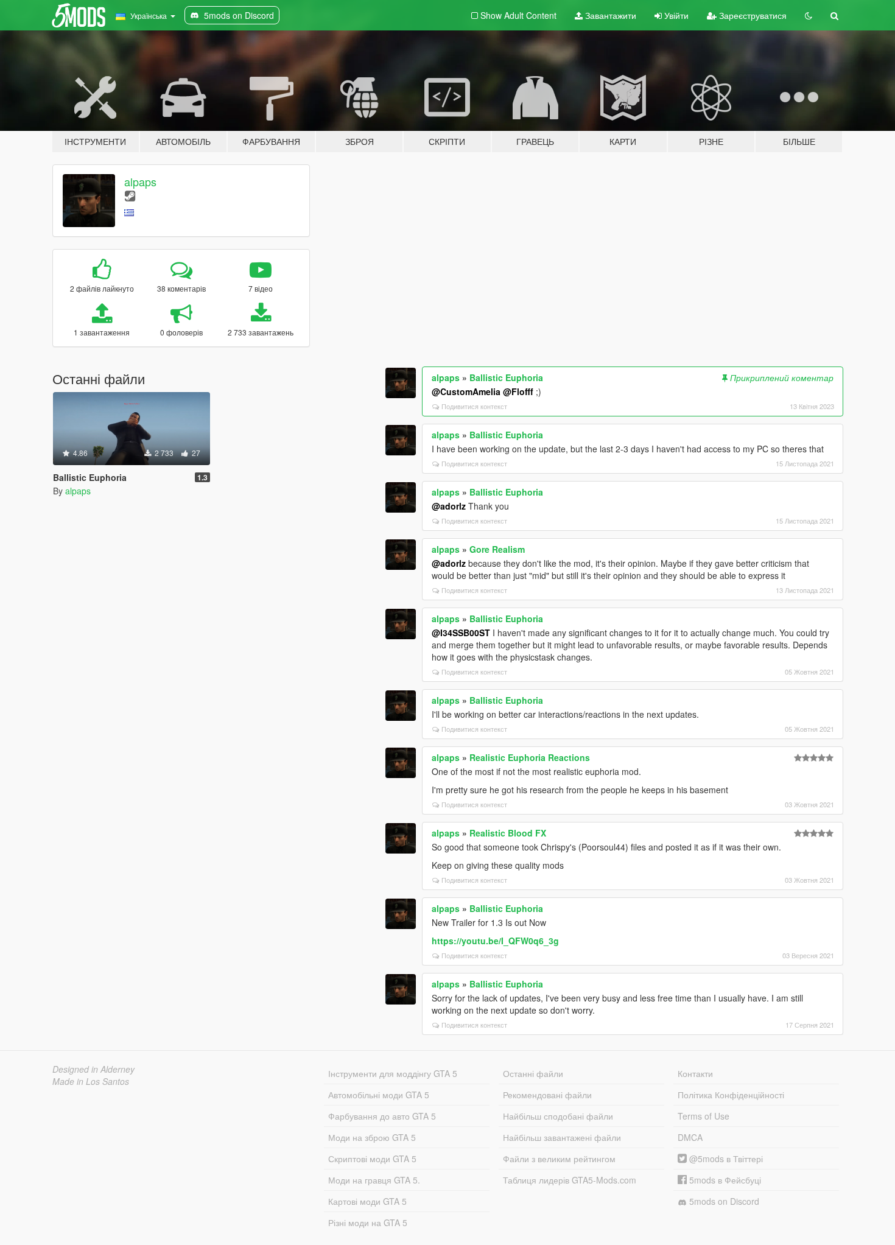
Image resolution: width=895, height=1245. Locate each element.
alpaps (140, 181)
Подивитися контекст (474, 406)
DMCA (690, 1137)
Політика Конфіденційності (731, 1095)
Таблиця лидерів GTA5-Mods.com (569, 1180)
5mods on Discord (723, 1201)
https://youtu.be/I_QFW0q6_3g (495, 941)
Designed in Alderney (93, 1069)
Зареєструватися (752, 15)
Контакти (695, 1073)
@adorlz (449, 506)
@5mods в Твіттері (725, 1158)
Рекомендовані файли (547, 1095)
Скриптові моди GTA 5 (372, 1158)
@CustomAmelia (466, 391)
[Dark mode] (808, 15)
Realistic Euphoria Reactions (529, 757)
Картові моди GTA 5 (367, 1201)
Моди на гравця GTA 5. (374, 1180)
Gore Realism (497, 549)
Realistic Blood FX (507, 833)
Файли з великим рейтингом (559, 1158)
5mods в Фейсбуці (724, 1180)
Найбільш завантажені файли (562, 1137)
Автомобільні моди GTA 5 (378, 1095)
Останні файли (533, 1073)
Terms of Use (703, 1116)
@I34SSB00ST (461, 632)
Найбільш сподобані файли (558, 1116)
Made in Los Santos (90, 1081)
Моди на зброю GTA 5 (372, 1137)
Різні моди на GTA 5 (367, 1222)
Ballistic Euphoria (506, 377)
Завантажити (609, 15)
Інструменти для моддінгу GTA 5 (392, 1073)
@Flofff (518, 391)
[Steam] (130, 195)
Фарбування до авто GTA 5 (382, 1116)
